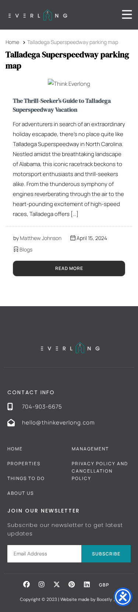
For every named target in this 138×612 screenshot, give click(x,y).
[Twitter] (56, 584)
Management (90, 449)
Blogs (26, 249)
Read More (69, 268)
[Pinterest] (71, 584)
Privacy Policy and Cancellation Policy (100, 470)
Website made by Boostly (86, 599)
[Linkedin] (86, 584)
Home (15, 449)
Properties (23, 463)
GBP (104, 585)
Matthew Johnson (40, 237)
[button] (26, 584)
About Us (20, 493)
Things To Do (26, 478)
